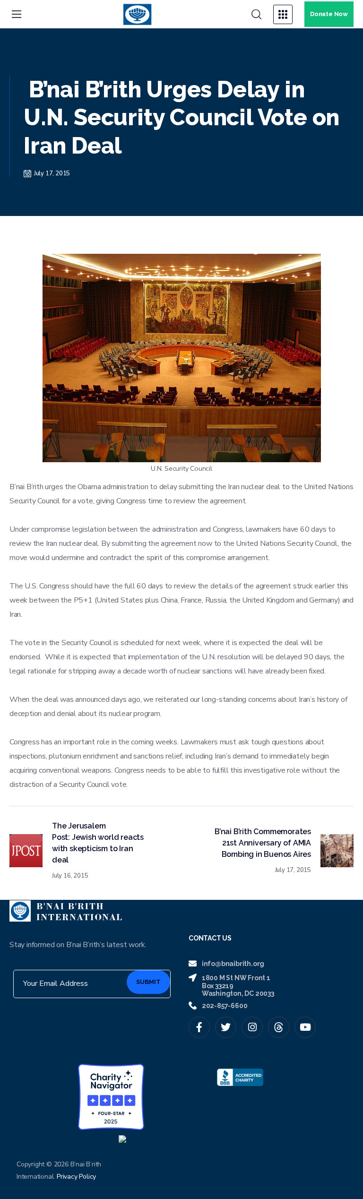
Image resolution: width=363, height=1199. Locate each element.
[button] (256, 15)
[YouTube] (305, 1027)
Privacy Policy (76, 1176)
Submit (148, 981)
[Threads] (278, 1027)
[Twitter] (225, 1027)
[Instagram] (252, 1027)
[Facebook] (199, 1027)
